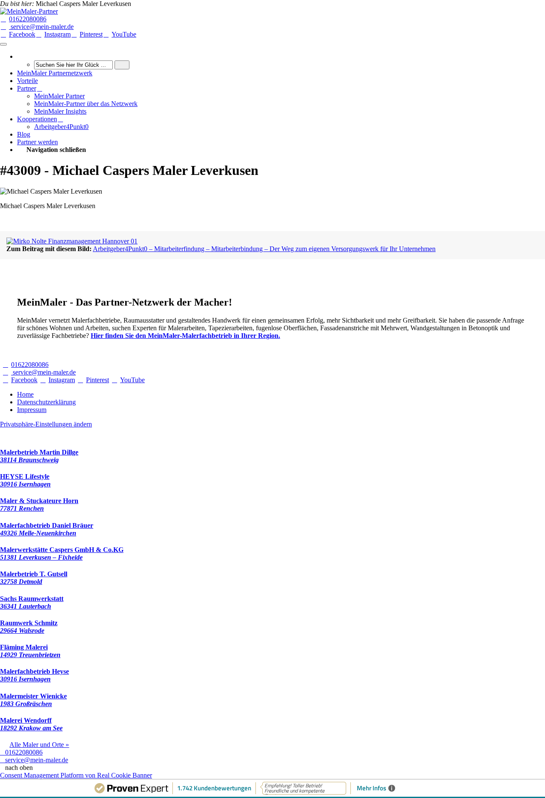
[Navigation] (3, 44)
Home (25, 394)
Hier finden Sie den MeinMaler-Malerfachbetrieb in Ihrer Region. (185, 335)
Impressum (31, 409)
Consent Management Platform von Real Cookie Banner (76, 775)
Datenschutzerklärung (46, 402)
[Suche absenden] (122, 64)
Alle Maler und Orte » (39, 744)
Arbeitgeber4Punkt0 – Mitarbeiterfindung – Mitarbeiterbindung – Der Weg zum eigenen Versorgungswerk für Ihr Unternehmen (264, 248)
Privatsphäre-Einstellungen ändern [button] (46, 424)
